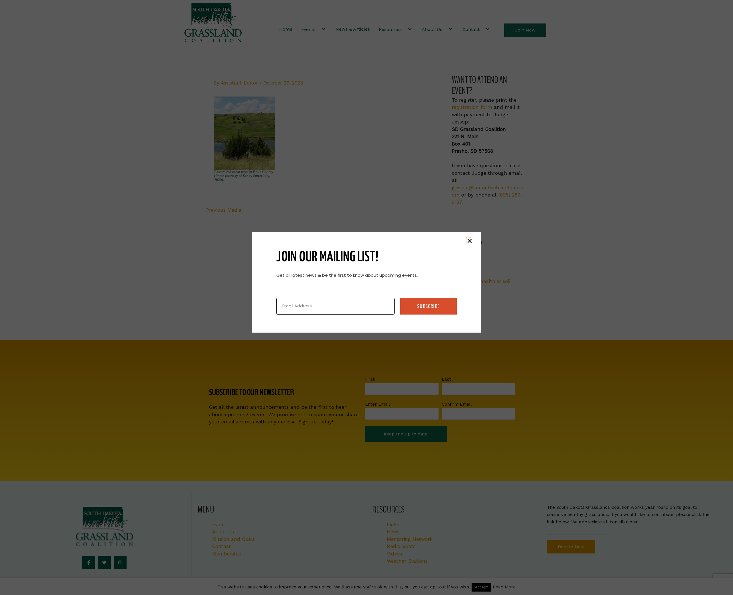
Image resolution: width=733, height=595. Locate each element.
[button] (469, 241)
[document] (366, 297)
